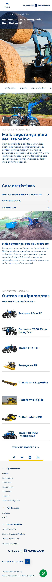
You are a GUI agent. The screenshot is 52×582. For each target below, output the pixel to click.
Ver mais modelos (24, 447)
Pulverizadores (7, 487)
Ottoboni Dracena (9, 529)
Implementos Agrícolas (17, 14)
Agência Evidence (28, 575)
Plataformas (6, 483)
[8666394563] (26, 551)
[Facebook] (13, 457)
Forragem (6, 496)
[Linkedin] (38, 457)
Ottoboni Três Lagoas (10, 543)
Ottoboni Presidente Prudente (13, 534)
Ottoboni (5, 571)
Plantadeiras (6, 492)
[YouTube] (21, 457)
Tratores (5, 474)
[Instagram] (30, 457)
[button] (10, 88)
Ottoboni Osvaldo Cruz (10, 539)
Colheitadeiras (7, 478)
